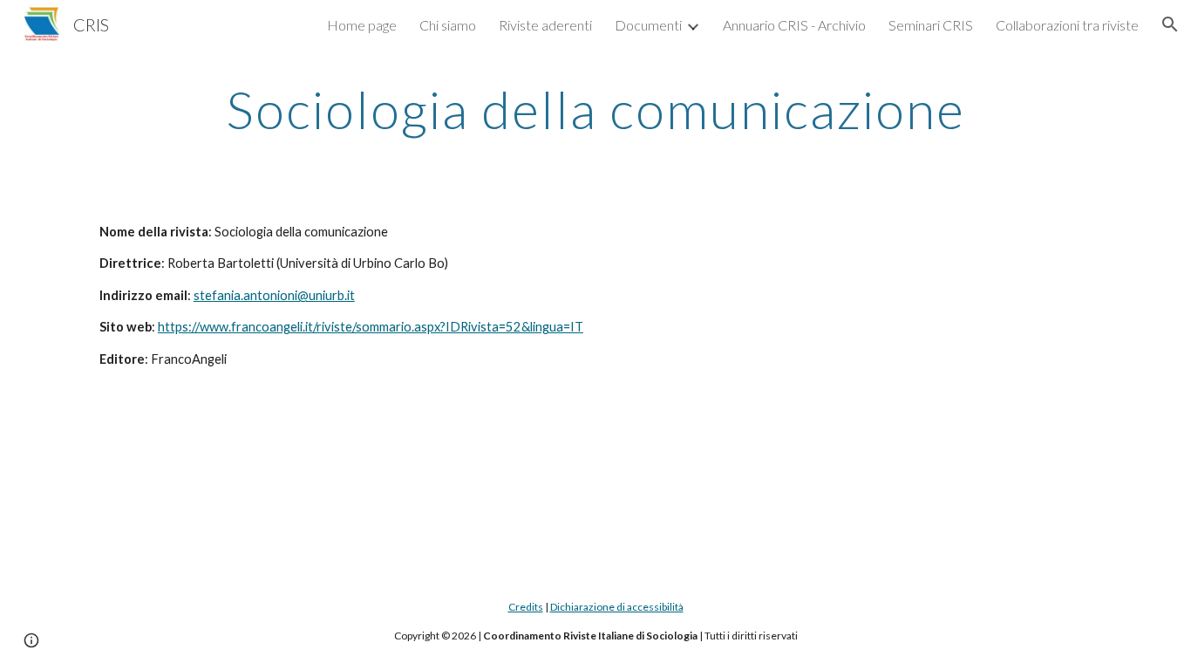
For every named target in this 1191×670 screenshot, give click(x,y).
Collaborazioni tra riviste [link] (1067, 25)
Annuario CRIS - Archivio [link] (794, 25)
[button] (1170, 24)
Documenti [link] (648, 25)
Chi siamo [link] (447, 25)
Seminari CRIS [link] (930, 25)
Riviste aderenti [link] (545, 25)
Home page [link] (362, 25)
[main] (595, 109)
